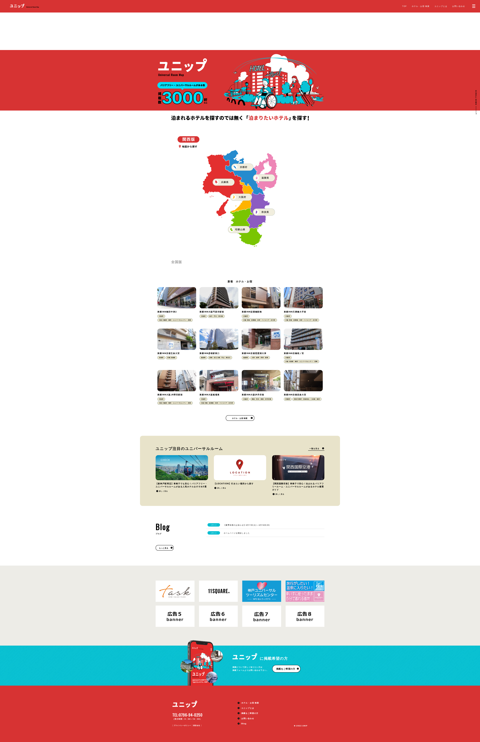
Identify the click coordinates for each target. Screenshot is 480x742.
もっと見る (163, 548)
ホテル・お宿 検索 (421, 6)
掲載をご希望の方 (285, 668)
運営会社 (196, 725)
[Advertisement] (240, 31)
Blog (243, 723)
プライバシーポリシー (182, 725)
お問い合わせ (458, 6)
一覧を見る (314, 449)
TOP (404, 6)
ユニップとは (440, 6)
